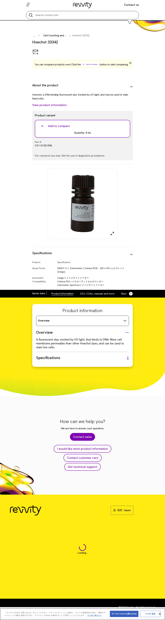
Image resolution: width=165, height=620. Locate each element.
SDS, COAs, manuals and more (97, 293)
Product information (62, 293)
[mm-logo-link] (82, 5)
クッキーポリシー (94, 615)
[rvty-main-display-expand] (112, 233)
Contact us (131, 5)
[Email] (35, 54)
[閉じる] (159, 613)
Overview (43, 320)
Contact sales (82, 437)
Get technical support (82, 467)
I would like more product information (82, 449)
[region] (82, 614)
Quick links (38, 293)
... (34, 36)
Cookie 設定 (150, 614)
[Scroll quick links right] (129, 294)
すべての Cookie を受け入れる (124, 614)
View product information (49, 105)
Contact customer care (82, 458)
